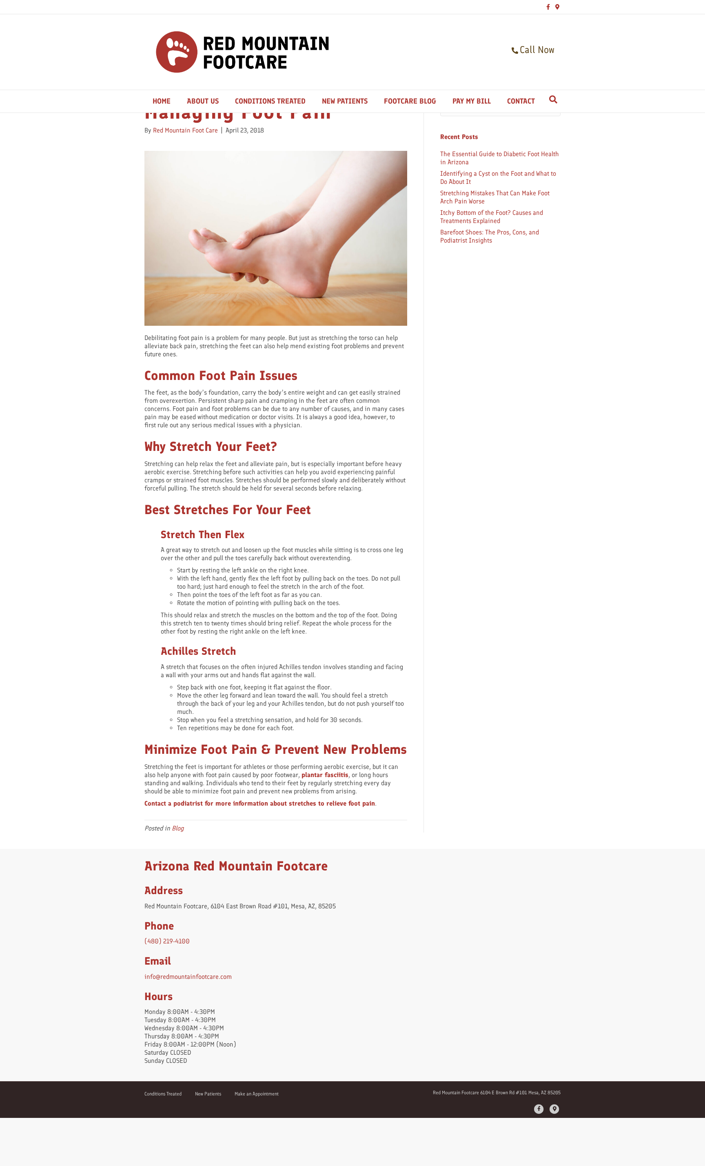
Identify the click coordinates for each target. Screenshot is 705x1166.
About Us (203, 101)
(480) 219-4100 (167, 941)
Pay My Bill (471, 101)
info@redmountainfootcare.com (188, 976)
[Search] (553, 99)
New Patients (345, 101)
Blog (178, 828)
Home (162, 101)
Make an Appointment (257, 1094)
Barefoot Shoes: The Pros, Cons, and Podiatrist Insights (489, 236)
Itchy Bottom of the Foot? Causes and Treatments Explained (491, 217)
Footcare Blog (410, 101)
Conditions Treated (270, 101)
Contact (521, 101)
